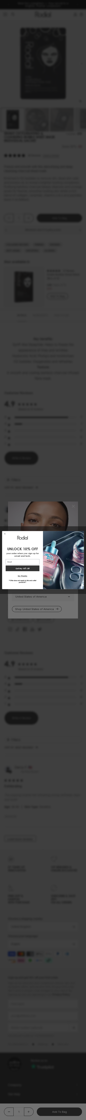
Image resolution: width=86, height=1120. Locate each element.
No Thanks (22, 576)
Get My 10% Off (23, 568)
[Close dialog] (5, 533)
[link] (22, 537)
